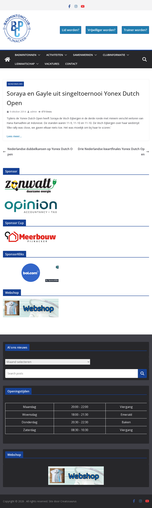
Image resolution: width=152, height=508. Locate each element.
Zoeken (142, 373)
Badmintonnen (25, 55)
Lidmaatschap (25, 63)
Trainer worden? (135, 30)
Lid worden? (70, 30)
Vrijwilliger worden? (101, 30)
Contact (71, 63)
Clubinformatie (114, 55)
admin (33, 111)
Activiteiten (54, 55)
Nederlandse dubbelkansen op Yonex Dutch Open (40, 151)
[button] (38, 55)
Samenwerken (83, 55)
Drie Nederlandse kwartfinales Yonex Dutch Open (111, 151)
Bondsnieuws (15, 84)
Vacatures (52, 63)
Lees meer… (14, 136)
